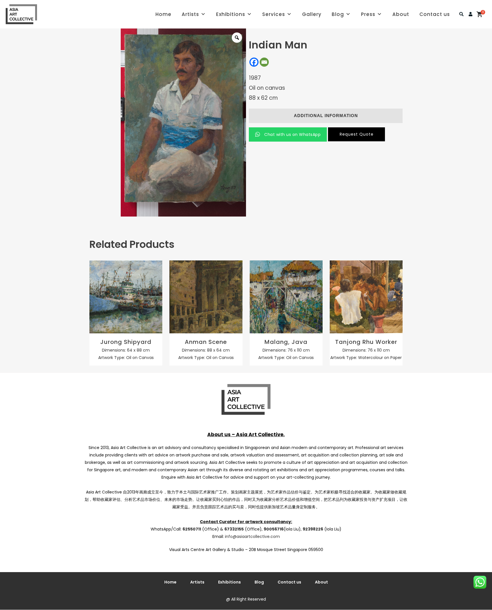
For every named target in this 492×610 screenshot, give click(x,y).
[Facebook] (254, 62)
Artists (190, 14)
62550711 (192, 529)
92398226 (313, 529)
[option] (183, 122)
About (400, 14)
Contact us (434, 14)
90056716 (274, 529)
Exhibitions (230, 14)
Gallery (311, 14)
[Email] (264, 62)
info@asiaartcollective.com (252, 536)
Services (273, 14)
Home (163, 14)
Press (368, 14)
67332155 (234, 529)
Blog (338, 14)
